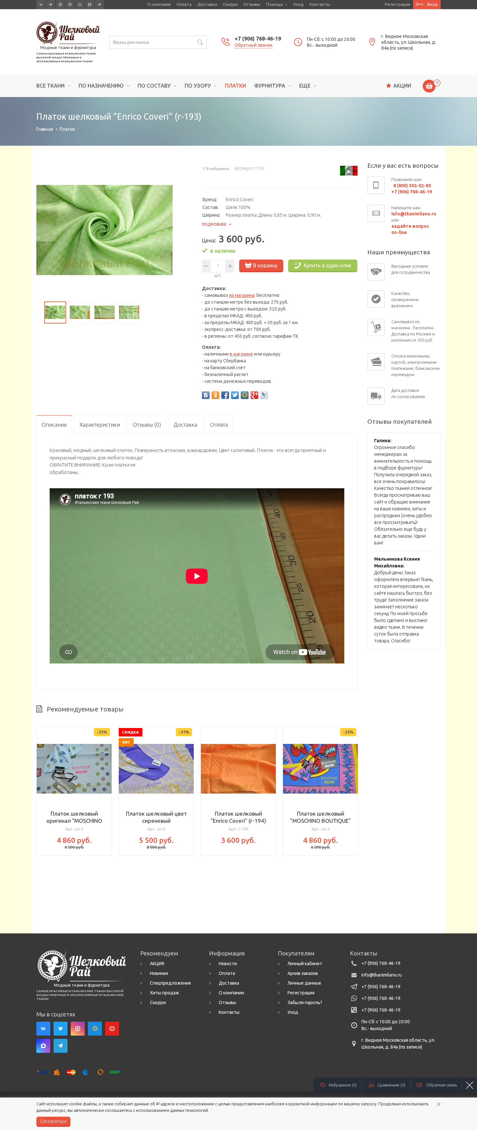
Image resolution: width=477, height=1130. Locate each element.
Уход (298, 4)
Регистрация (397, 4)
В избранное (218, 169)
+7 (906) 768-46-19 (258, 39)
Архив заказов (302, 973)
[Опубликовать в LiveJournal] (264, 395)
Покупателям (296, 953)
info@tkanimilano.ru (381, 975)
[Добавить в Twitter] (235, 395)
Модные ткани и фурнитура (68, 47)
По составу (154, 86)
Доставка (207, 4)
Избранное (343, 1085)
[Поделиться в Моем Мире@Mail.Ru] (245, 395)
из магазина (241, 295)
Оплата (184, 4)
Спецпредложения (170, 983)
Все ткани (50, 86)
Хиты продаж (164, 992)
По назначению (101, 86)
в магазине (241, 354)
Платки (235, 86)
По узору (198, 86)
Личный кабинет (304, 963)
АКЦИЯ (157, 963)
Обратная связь (441, 1085)
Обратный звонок (254, 45)
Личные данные (304, 983)
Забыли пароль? (304, 1002)
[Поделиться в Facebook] (225, 395)
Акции (402, 86)
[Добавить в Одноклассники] (215, 395)
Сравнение (391, 1085)
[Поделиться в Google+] (254, 395)
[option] (104, 230)
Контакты (320, 4)
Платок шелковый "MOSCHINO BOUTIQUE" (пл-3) (320, 820)
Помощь (274, 4)
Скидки (230, 4)
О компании (159, 4)
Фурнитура (269, 86)
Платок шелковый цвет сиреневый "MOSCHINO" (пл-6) (156, 820)
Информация (227, 953)
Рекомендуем (159, 953)
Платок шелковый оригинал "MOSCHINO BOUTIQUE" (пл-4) (74, 820)
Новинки (159, 973)
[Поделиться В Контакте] (206, 395)
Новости (228, 963)
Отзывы (251, 4)
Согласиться (53, 1121)
